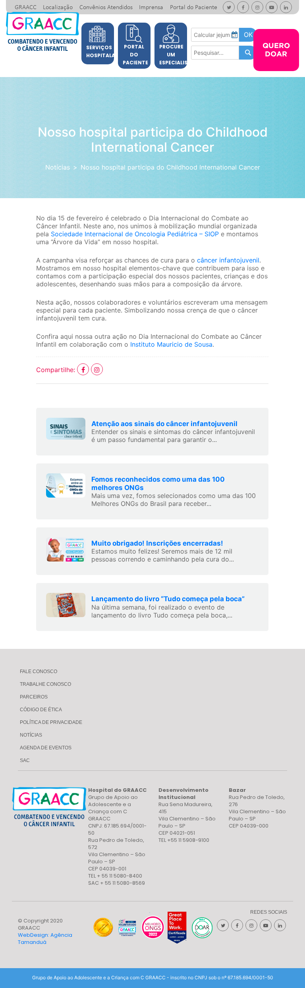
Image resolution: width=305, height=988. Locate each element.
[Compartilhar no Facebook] (84, 370)
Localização (58, 7)
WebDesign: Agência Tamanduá (45, 938)
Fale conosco (38, 671)
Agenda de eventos (45, 748)
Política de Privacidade (51, 722)
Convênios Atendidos (106, 7)
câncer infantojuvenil (228, 260)
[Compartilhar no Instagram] (97, 370)
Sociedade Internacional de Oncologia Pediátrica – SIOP (135, 234)
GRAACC (26, 7)
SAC (25, 760)
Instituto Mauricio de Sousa (171, 344)
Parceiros (34, 697)
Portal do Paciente (193, 7)
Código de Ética (41, 709)
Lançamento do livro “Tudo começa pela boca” (168, 599)
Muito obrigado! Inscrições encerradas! (157, 543)
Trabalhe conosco (45, 684)
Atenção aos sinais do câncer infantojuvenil (164, 424)
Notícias (57, 167)
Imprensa (151, 7)
